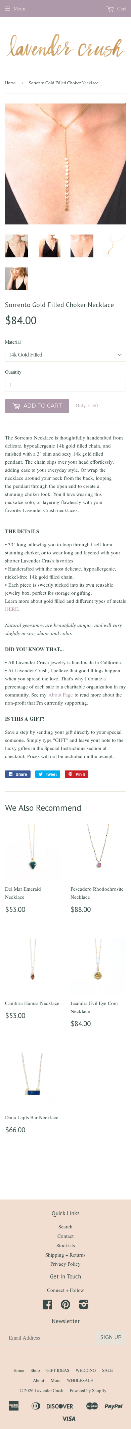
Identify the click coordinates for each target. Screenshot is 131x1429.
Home (10, 83)
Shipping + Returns (65, 1254)
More (55, 1380)
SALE (107, 1370)
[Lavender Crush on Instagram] (84, 1306)
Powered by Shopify (88, 1390)
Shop (35, 1370)
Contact (65, 1235)
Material (13, 342)
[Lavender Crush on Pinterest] (65, 1306)
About (38, 1380)
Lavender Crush (49, 1390)
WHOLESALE (80, 1380)
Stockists (65, 1245)
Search (65, 1226)
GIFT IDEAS (57, 1370)
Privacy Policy (65, 1263)
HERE (11, 608)
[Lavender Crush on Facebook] (47, 1306)
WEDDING (86, 1370)
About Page (60, 694)
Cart (121, 8)
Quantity (13, 372)
